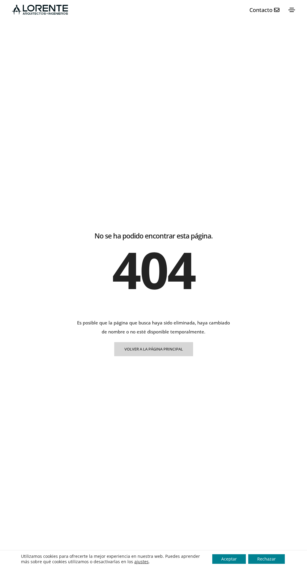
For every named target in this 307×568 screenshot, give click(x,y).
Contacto (261, 10)
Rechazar (266, 559)
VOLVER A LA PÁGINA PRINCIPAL (153, 349)
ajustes (141, 561)
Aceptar (229, 559)
